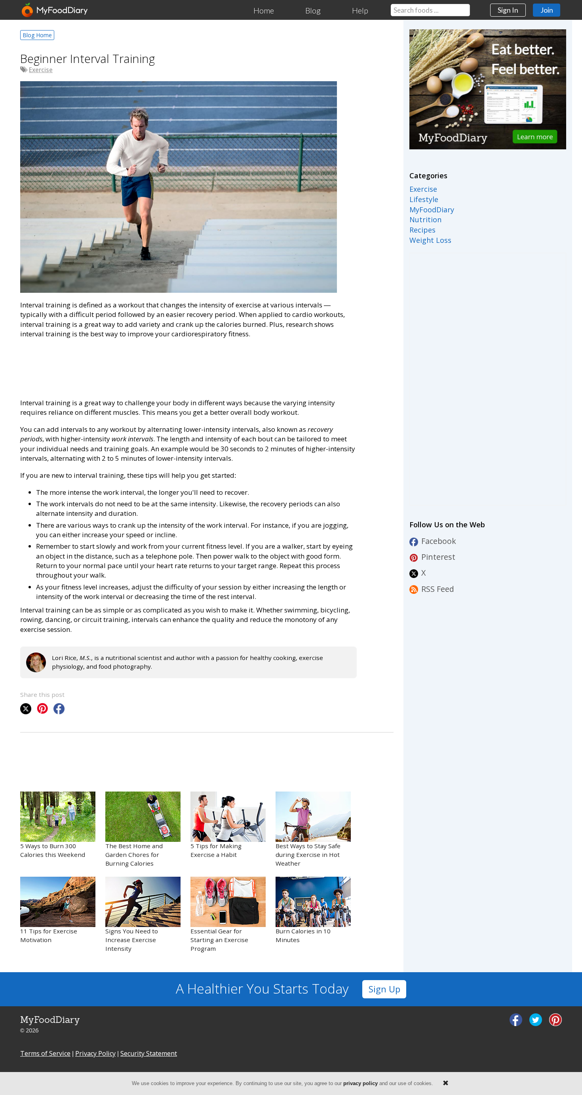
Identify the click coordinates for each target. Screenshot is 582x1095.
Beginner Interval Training (87, 58)
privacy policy (360, 1083)
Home (263, 10)
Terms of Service (45, 1053)
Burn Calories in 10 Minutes (303, 935)
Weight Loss (430, 240)
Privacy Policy (95, 1053)
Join (546, 10)
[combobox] (430, 10)
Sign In (508, 10)
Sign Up (384, 989)
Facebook (438, 541)
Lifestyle (423, 199)
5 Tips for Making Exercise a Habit (216, 850)
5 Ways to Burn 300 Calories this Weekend (52, 850)
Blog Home (37, 35)
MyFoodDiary (431, 209)
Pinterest (438, 556)
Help (360, 10)
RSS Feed (437, 589)
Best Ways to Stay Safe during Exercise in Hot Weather (308, 854)
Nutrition (425, 219)
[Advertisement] (164, 367)
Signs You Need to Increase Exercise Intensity (131, 939)
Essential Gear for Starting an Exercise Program (219, 939)
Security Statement (148, 1053)
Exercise (41, 70)
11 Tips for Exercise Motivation (48, 935)
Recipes (422, 230)
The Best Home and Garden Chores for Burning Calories (134, 854)
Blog (313, 10)
